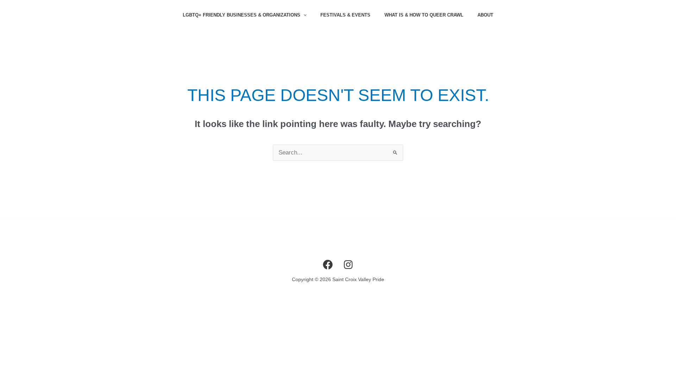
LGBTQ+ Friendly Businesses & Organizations (241, 15)
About (485, 15)
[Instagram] (348, 265)
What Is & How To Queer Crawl (423, 15)
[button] (303, 15)
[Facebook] (328, 265)
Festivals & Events (345, 15)
